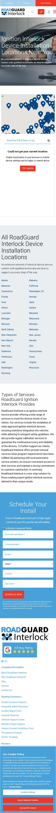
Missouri (5, 324)
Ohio (31, 346)
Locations (9, 3)
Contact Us (6, 690)
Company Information (12, 667)
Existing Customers (11, 696)
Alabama (33, 280)
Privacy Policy (15, 787)
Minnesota (34, 318)
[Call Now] (41, 11)
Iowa (3, 302)
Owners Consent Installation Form (17, 728)
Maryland (33, 313)
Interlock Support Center (12, 719)
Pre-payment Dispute (11, 732)
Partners (6, 743)
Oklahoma (6, 351)
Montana (33, 324)
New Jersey (35, 335)
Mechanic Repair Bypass (13, 724)
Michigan (5, 318)
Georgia (32, 296)
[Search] (49, 141)
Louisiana (5, 313)
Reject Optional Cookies (28, 800)
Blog (3, 681)
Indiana (32, 307)
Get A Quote (46, 3)
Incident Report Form (11, 711)
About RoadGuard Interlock (14, 672)
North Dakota (7, 329)
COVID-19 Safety (9, 737)
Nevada (32, 340)
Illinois (4, 307)
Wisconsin (34, 367)
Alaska (4, 280)
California (33, 286)
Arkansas (5, 286)
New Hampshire (9, 335)
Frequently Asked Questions (14, 706)
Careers (5, 686)
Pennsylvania (35, 351)
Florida (4, 296)
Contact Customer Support (13, 702)
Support (27, 3)
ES (5, 661)
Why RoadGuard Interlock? (13, 677)
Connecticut (7, 291)
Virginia (32, 362)
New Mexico (7, 340)
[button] (48, 12)
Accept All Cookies (28, 808)
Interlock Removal (9, 715)
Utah (3, 362)
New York (5, 346)
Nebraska (33, 329)
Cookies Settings (28, 792)
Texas (32, 356)
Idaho (31, 302)
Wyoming (5, 373)
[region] (28, 779)
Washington (7, 367)
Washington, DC (36, 291)
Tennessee (6, 356)
